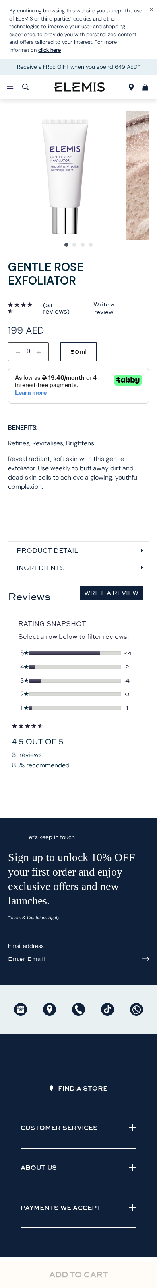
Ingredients (41, 567)
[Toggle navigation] (10, 86)
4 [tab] (91, 245)
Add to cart (78, 1274)
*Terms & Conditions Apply (33, 917)
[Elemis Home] (79, 87)
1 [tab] (66, 245)
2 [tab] (74, 245)
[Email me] (145, 959)
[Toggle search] (25, 87)
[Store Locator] (131, 88)
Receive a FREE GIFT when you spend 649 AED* (78, 66)
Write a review (103, 308)
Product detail (47, 550)
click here (49, 50)
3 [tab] (83, 245)
